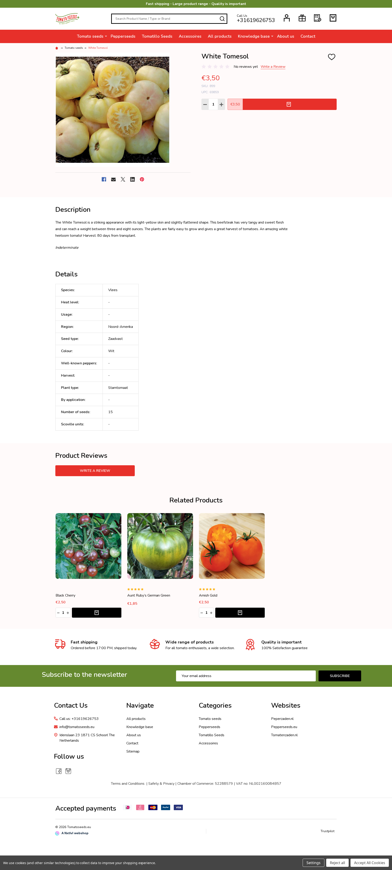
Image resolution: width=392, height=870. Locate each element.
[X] (123, 179)
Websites (285, 705)
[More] (106, 36)
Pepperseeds (123, 36)
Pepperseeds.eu (284, 726)
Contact (308, 36)
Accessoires (190, 36)
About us (285, 36)
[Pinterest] (142, 179)
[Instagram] (68, 771)
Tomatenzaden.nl (284, 735)
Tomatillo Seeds (157, 36)
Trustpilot (327, 831)
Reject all (337, 862)
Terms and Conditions (128, 783)
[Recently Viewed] (317, 18)
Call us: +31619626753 (79, 718)
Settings (313, 862)
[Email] (113, 179)
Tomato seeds (90, 36)
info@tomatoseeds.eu (76, 726)
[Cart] (333, 18)
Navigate (140, 705)
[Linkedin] (132, 179)
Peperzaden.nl (282, 718)
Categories (215, 705)
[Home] (57, 48)
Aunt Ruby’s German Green (148, 595)
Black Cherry (65, 595)
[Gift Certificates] (302, 18)
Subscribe (340, 675)
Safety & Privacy (161, 783)
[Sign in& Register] (286, 18)
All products (220, 36)
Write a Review (273, 66)
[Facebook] (104, 179)
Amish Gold (208, 595)
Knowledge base (254, 36)
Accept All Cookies (369, 862)
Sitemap (133, 751)
